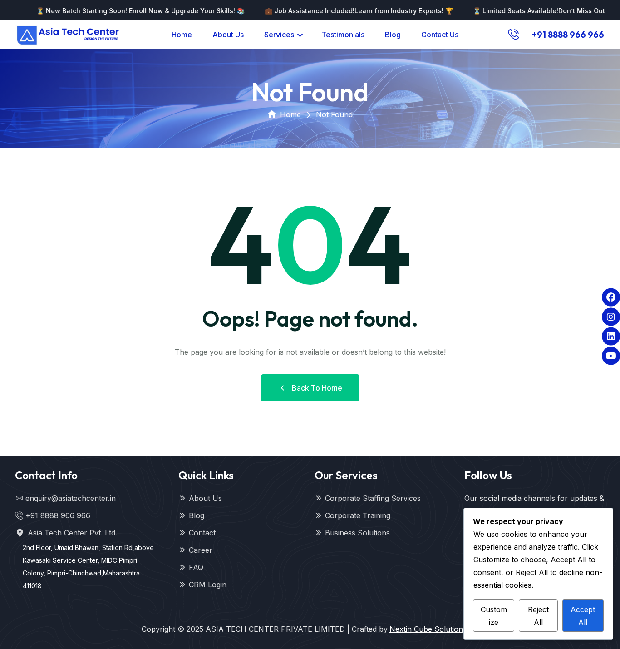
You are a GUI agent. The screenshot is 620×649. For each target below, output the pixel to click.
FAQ (196, 567)
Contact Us (439, 34)
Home (182, 34)
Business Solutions (357, 532)
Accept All (583, 616)
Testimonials (342, 34)
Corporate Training (357, 515)
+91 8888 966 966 (567, 34)
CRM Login (207, 584)
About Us (228, 34)
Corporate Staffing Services (373, 498)
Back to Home (317, 387)
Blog (393, 34)
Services (279, 34)
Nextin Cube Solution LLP (433, 629)
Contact (202, 532)
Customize (494, 616)
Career (200, 550)
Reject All (538, 616)
